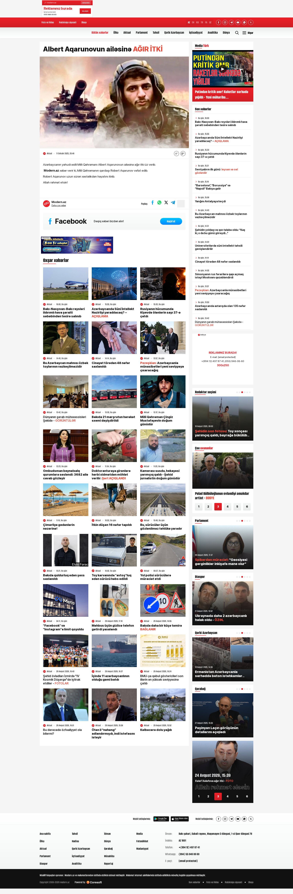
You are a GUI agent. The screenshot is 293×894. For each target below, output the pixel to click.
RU (197, 22)
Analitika (213, 32)
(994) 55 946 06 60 (189, 854)
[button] (237, 392)
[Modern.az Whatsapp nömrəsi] (244, 22)
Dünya (226, 32)
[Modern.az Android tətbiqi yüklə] (161, 818)
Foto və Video (48, 22)
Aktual (127, 32)
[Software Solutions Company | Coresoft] (94, 882)
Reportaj (108, 864)
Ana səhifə (45, 834)
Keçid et (171, 221)
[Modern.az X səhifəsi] (250, 22)
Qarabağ (108, 849)
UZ (210, 22)
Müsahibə (109, 856)
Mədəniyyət (142, 849)
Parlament (142, 32)
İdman (107, 834)
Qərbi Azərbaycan (174, 32)
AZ (189, 22)
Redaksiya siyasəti (67, 22)
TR (202, 22)
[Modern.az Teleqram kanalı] (231, 22)
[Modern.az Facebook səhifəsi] (218, 22)
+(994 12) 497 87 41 (189, 847)
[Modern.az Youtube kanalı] (237, 22)
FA (206, 22)
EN (193, 22)
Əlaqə (83, 22)
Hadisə (75, 841)
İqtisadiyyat (196, 32)
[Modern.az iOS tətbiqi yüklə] (180, 818)
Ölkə (115, 32)
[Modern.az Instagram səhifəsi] (225, 22)
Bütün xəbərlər (100, 32)
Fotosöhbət (142, 841)
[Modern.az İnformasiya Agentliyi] (53, 819)
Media (139, 834)
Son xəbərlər (194, 882)
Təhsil (156, 32)
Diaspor (44, 864)
